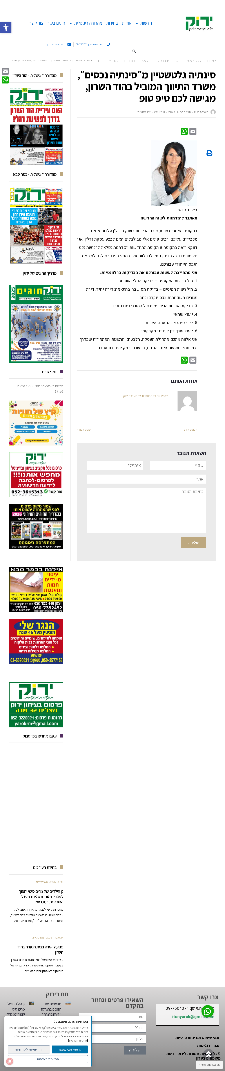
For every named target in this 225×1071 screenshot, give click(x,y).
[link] (5, 27)
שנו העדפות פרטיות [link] (209, 1065)
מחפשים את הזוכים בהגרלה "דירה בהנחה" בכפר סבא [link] (51, 1011)
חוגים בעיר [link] (56, 23)
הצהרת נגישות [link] (209, 1045)
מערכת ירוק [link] (42, 882)
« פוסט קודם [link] (190, 429)
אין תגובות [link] (144, 112)
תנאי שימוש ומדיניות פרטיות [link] (198, 1037)
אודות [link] (126, 23)
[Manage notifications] (9, 1061)
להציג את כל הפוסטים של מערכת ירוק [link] (145, 396)
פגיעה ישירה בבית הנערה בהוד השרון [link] (40, 949)
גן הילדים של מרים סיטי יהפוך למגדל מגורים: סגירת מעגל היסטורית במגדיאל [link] (41, 896)
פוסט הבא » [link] (84, 429)
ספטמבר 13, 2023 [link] (179, 112)
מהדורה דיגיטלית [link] (88, 23)
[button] (134, 51)
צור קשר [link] (36, 23)
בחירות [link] (112, 23)
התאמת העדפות (48, 1059)
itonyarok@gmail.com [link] (193, 1017)
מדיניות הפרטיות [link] (78, 1040)
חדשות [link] (146, 23)
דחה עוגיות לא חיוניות (29, 1049)
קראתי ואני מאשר (69, 1049)
